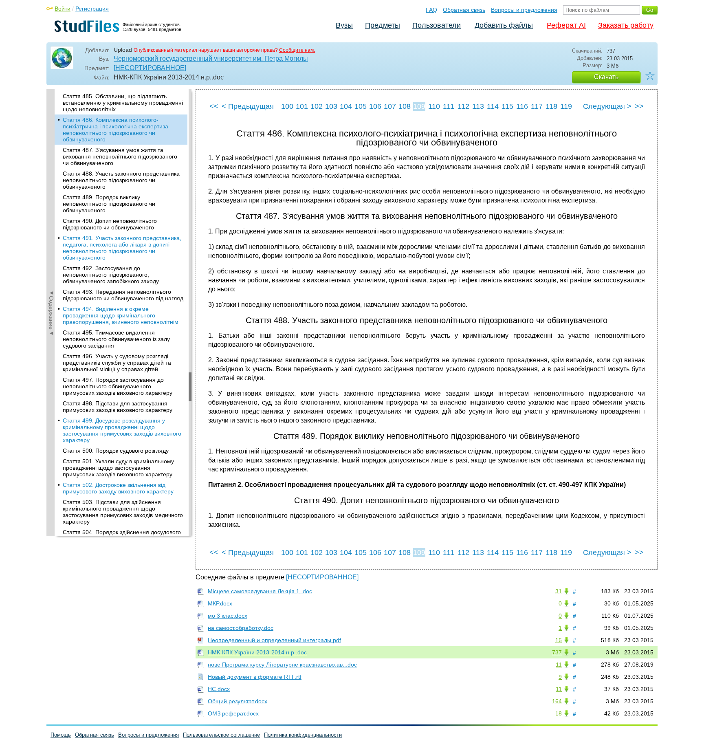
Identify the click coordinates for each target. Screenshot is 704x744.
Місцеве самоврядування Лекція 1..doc (260, 591)
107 (390, 106)
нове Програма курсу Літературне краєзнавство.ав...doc (282, 664)
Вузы (344, 25)
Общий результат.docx (237, 701)
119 (566, 106)
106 (375, 106)
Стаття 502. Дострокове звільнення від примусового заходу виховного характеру (118, 488)
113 (478, 106)
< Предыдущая (248, 106)
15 (558, 640)
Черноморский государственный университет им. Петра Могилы (211, 58)
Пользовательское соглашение (221, 735)
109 (419, 106)
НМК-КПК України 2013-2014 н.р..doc (257, 652)
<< (213, 106)
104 (346, 106)
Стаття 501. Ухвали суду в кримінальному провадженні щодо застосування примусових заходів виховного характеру (118, 468)
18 (558, 713)
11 (559, 664)
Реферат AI (566, 25)
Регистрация (92, 8)
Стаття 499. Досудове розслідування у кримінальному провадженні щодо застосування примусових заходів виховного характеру (122, 430)
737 (557, 652)
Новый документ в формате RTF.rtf (254, 677)
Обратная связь (464, 10)
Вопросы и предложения (524, 10)
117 (537, 106)
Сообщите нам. (297, 50)
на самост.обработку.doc (240, 628)
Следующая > (607, 106)
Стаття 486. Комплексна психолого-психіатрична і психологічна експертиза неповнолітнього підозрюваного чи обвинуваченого (115, 130)
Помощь (61, 735)
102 (316, 106)
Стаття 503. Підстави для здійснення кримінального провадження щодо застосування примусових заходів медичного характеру (123, 512)
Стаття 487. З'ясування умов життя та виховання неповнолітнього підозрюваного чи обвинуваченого (120, 156)
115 (507, 106)
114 (493, 106)
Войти (62, 8)
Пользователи (436, 25)
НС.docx (219, 689)
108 (404, 106)
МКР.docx (220, 603)
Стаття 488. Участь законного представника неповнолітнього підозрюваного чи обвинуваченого (121, 180)
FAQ (431, 10)
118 (551, 106)
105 (360, 106)
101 (302, 106)
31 (558, 591)
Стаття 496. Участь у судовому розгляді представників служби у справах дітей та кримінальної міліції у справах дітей (117, 362)
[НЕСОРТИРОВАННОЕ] (150, 67)
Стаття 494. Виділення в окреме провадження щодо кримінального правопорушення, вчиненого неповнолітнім (120, 315)
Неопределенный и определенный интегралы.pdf (274, 640)
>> (639, 106)
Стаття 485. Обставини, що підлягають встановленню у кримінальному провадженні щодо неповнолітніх (123, 102)
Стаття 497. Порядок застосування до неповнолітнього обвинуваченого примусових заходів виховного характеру (117, 386)
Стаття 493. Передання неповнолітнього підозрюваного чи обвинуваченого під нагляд (123, 295)
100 (287, 106)
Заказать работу (625, 25)
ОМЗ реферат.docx (233, 713)
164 (557, 701)
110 (434, 106)
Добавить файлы (504, 25)
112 (463, 106)
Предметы (382, 25)
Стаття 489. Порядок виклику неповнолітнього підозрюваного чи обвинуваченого (109, 204)
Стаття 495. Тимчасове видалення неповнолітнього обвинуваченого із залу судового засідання (116, 339)
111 (448, 106)
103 (331, 106)
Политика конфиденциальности (303, 735)
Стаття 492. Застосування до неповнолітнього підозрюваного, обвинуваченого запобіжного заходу (111, 274)
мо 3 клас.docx (227, 615)
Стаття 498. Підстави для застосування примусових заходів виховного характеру (117, 406)
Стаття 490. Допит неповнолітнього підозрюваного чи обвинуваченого (110, 224)
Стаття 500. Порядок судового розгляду (116, 450)
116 (522, 106)
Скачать (606, 76)
